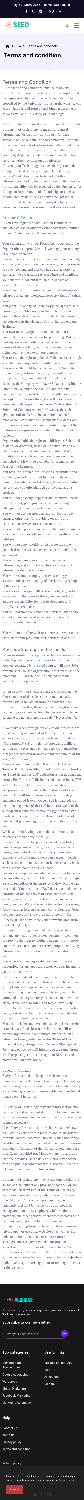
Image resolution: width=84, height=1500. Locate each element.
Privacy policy (11, 1442)
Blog (47, 1369)
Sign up (49, 1383)
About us (8, 1435)
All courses (51, 1376)
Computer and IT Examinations (13, 1365)
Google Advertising (15, 1374)
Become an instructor (58, 1362)
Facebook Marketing (16, 1395)
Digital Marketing (14, 1388)
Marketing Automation (17, 1402)
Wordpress (9, 1381)
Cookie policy (66, 1480)
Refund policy (11, 1463)
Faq (4, 1456)
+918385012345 (29, 4)
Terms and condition (16, 1449)
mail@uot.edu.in (58, 4)
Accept (14, 1489)
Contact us (9, 1428)
